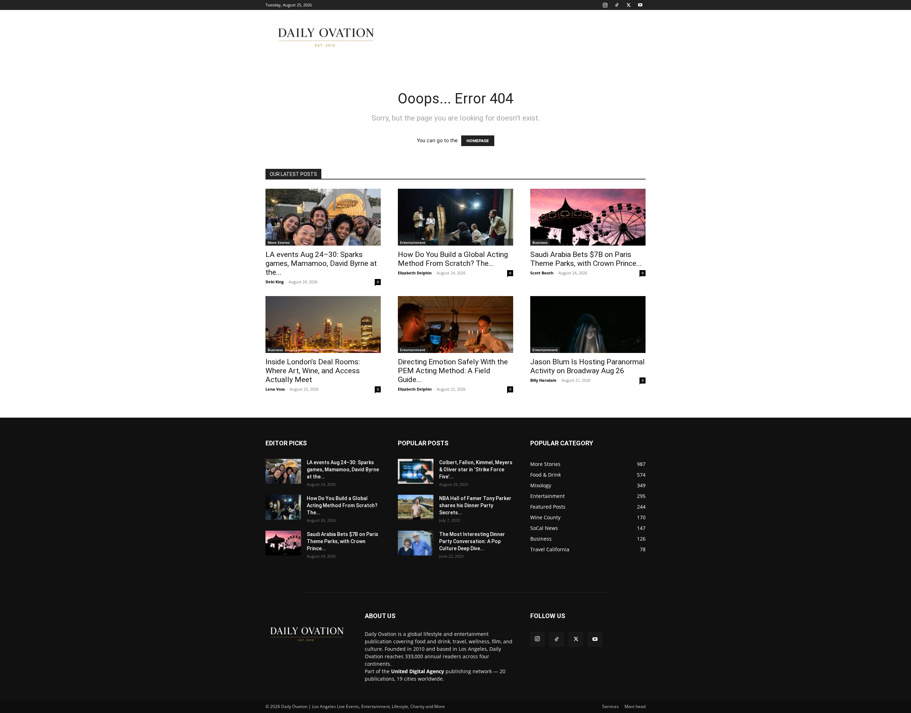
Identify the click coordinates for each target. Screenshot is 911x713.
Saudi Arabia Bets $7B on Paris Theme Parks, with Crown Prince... (586, 259)
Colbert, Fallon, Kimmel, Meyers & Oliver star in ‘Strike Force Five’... (475, 469)
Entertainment (412, 242)
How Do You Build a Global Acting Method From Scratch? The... (453, 259)
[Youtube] (640, 5)
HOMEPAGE (478, 140)
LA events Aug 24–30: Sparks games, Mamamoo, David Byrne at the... (321, 263)
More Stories (279, 242)
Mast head (635, 706)
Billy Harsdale (543, 380)
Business (540, 242)
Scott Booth (541, 272)
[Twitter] (628, 5)
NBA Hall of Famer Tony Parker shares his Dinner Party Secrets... (475, 505)
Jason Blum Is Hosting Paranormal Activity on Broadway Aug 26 (587, 366)
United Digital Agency (417, 671)
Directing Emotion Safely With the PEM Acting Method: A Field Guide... (453, 371)
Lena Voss (275, 389)
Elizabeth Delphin (415, 272)
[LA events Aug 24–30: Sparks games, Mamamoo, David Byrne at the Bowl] (323, 217)
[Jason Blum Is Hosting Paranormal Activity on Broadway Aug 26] (588, 324)
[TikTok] (616, 5)
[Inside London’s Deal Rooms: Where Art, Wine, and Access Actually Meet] (323, 324)
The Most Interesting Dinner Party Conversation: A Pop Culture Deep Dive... (472, 541)
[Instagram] (605, 5)
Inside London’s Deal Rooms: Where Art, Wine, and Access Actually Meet (312, 371)
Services (610, 706)
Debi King (274, 281)
